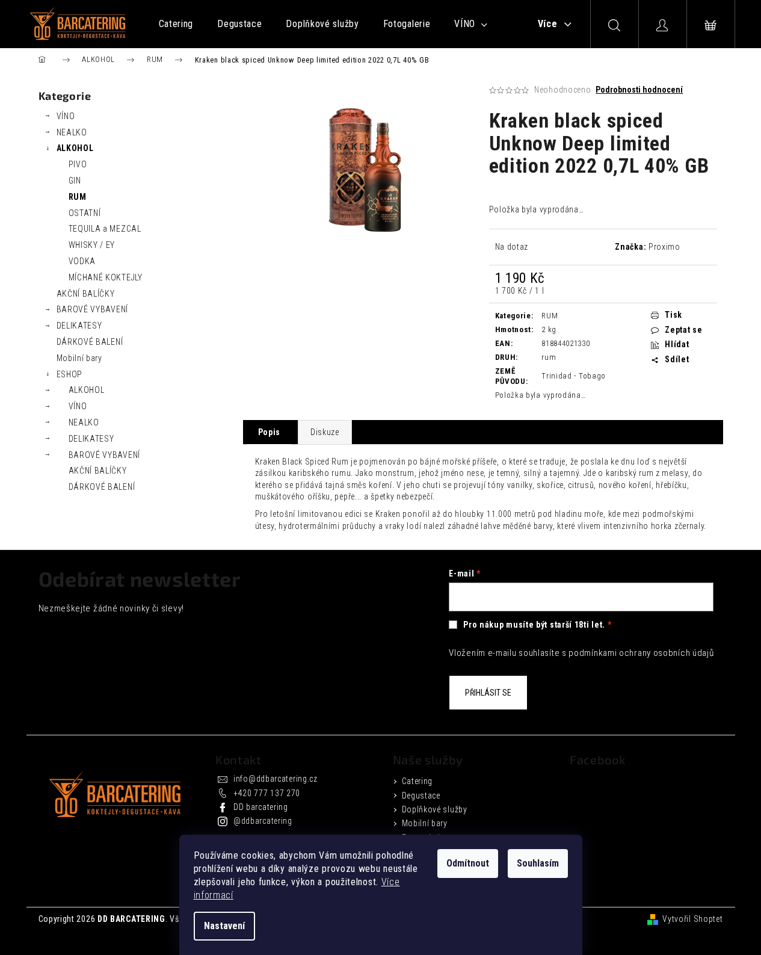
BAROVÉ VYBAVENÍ (93, 309)
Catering (417, 781)
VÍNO (66, 116)
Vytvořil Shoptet (692, 919)
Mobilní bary (79, 358)
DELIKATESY (79, 325)
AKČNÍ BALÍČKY (86, 293)
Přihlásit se (488, 692)
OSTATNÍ (85, 213)
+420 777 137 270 (266, 793)
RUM (78, 197)
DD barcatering (260, 807)
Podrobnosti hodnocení (639, 89)
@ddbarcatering (262, 821)
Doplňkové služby (434, 809)
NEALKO (72, 132)
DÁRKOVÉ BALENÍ (90, 342)
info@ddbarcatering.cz (275, 778)
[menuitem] (176, 24)
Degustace (421, 795)
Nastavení (224, 926)
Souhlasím (538, 863)
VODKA (82, 261)
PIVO (78, 164)
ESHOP (70, 374)
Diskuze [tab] (324, 432)
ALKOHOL (75, 148)
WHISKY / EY (92, 245)
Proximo (664, 247)
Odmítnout (467, 863)
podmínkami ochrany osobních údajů (640, 652)
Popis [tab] (269, 432)
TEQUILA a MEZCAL (105, 228)
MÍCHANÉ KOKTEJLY (106, 277)
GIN (75, 180)
